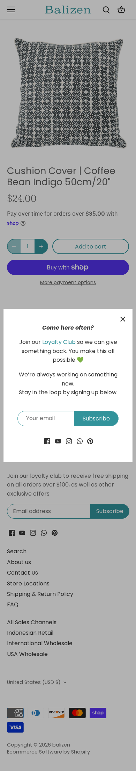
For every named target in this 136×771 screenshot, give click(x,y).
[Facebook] (47, 441)
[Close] (122, 319)
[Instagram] (69, 441)
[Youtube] (58, 441)
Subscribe (96, 419)
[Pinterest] (90, 441)
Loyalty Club (59, 342)
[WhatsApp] (80, 441)
